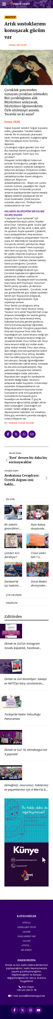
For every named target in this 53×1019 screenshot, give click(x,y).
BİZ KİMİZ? (26, 950)
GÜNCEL (26, 922)
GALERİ (26, 940)
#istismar (13, 423)
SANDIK (26, 931)
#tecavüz (29, 423)
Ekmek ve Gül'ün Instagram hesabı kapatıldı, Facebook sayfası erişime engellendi (22, 648)
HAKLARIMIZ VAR (26, 936)
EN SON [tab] (10, 499)
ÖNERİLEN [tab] (12, 603)
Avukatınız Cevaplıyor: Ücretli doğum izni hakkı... (21, 480)
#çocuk (21, 423)
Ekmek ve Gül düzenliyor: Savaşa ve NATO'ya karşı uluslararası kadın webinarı (25, 683)
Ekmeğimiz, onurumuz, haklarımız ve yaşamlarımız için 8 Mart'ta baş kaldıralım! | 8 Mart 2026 (26, 789)
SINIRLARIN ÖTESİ (26, 927)
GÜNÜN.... (26, 945)
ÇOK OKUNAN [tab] (13, 595)
